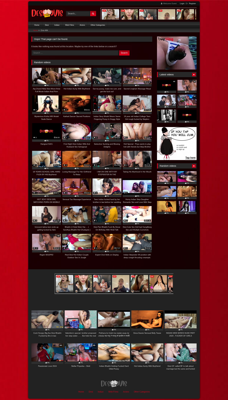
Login (182, 3)
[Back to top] (220, 392)
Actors (82, 25)
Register (192, 3)
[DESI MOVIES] (47, 13)
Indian (57, 25)
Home (36, 25)
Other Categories (98, 25)
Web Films (69, 25)
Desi (47, 25)
